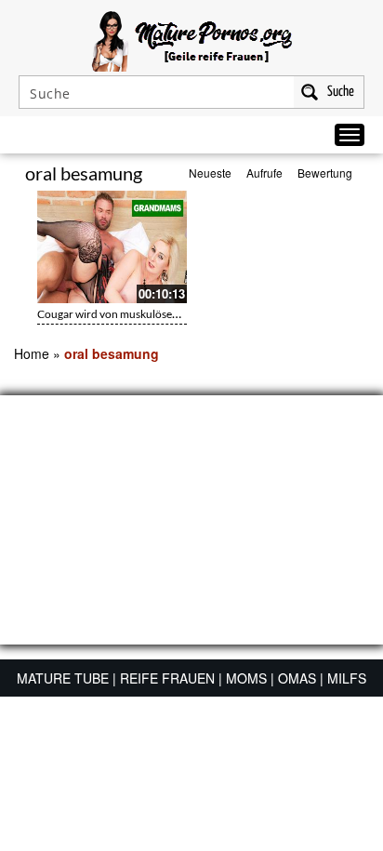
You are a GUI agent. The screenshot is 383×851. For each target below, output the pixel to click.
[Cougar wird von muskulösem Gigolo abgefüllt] (112, 247)
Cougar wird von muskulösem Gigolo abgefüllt (148, 314)
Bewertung (324, 172)
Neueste (210, 172)
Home (31, 353)
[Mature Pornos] (192, 39)
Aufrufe (264, 172)
